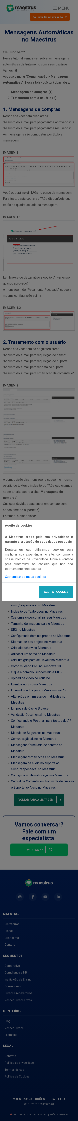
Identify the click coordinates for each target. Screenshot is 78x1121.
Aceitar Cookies (56, 591)
